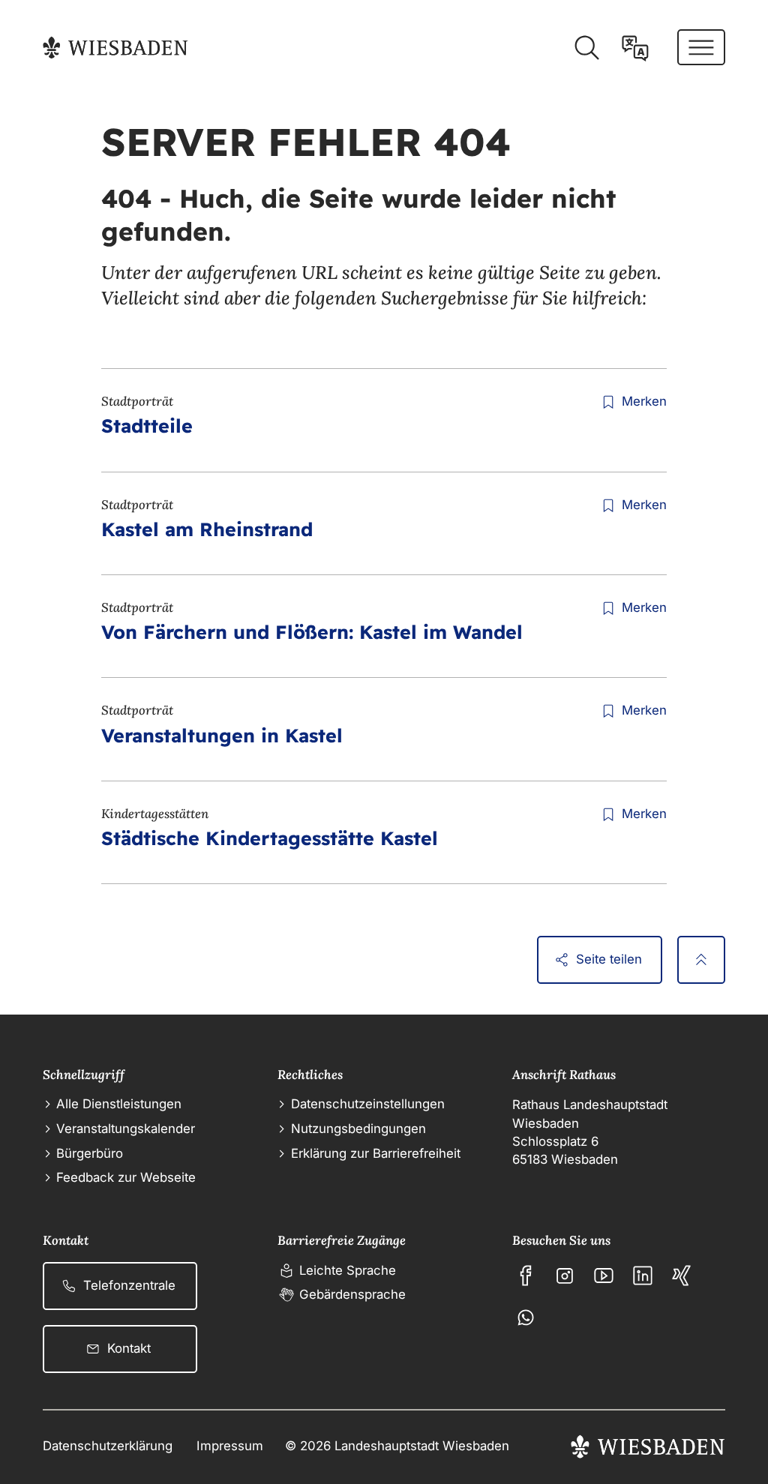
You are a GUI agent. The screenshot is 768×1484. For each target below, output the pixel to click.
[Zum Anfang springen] (701, 960)
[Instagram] (564, 1275)
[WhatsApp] (525, 1317)
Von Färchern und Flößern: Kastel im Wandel (312, 631)
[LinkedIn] (642, 1275)
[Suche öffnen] (586, 48)
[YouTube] (603, 1275)
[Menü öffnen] (701, 47)
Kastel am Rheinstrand (207, 529)
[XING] (681, 1275)
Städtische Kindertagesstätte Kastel (269, 838)
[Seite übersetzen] (635, 48)
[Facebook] (525, 1275)
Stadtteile (147, 425)
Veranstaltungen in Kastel (222, 735)
